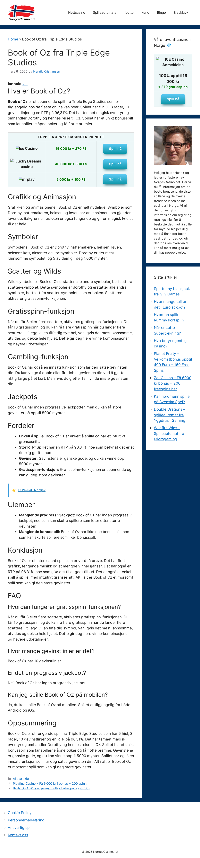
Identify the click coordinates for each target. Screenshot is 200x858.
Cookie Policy (20, 812)
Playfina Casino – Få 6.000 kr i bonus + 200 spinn (50, 783)
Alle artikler (21, 779)
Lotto (129, 12)
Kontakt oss (18, 835)
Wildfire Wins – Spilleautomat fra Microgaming (169, 433)
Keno (145, 12)
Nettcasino (76, 12)
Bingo (161, 12)
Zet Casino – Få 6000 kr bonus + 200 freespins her (172, 383)
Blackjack (181, 12)
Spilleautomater (105, 12)
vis (25, 84)
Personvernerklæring (26, 820)
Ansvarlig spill (20, 827)
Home (13, 39)
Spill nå (115, 149)
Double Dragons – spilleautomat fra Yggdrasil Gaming (169, 415)
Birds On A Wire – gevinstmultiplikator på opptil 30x (51, 788)
